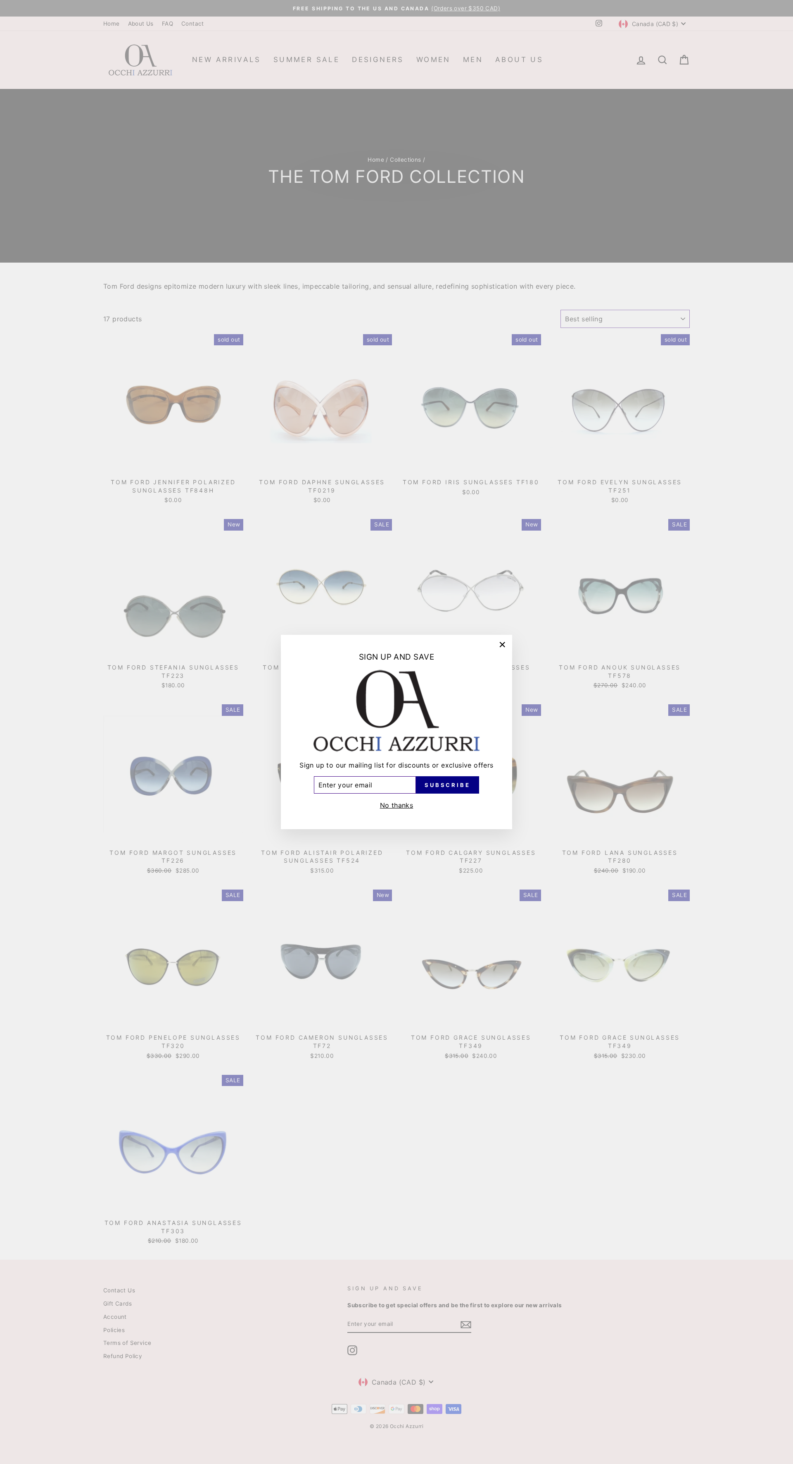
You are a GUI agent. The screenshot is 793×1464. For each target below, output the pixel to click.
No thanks (396, 805)
